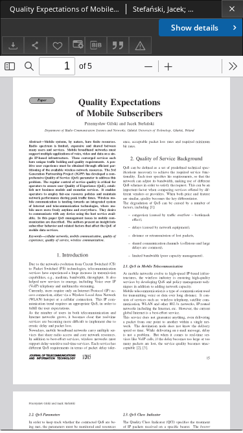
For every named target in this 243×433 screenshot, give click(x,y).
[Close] (232, 9)
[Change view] (76, 45)
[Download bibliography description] (96, 45)
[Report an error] (140, 45)
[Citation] (118, 45)
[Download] (13, 45)
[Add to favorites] (58, 45)
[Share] (35, 45)
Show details (194, 27)
